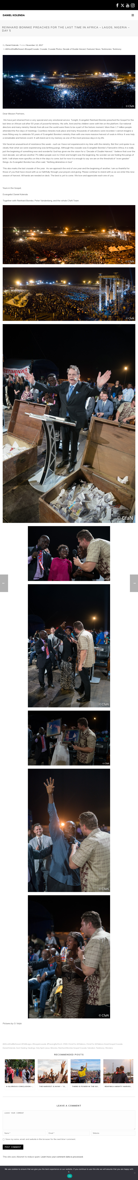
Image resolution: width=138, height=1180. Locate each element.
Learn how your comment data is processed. (62, 1156)
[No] (134, 1173)
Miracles (54, 1048)
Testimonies (106, 49)
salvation (91, 1048)
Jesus (47, 1048)
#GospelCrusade (32, 49)
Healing (23, 1048)
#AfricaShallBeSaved (14, 49)
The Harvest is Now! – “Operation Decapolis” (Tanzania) (53, 1086)
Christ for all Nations (77, 1044)
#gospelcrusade (39, 1044)
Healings (31, 1048)
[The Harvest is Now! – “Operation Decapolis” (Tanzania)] (53, 1071)
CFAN (65, 1044)
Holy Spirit (40, 1048)
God (18, 1048)
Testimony (117, 49)
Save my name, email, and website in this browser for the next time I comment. (41, 1139)
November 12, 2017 (34, 45)
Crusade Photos (55, 49)
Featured (90, 49)
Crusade (43, 49)
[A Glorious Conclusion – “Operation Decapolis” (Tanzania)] (20, 1071)
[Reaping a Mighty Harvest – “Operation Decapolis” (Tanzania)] (118, 1071)
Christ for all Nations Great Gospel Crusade (104, 1044)
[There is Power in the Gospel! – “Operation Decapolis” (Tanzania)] (86, 1071)
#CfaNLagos (26, 1044)
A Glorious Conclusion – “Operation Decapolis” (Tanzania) (20, 1086)
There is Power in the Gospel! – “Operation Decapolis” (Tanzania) (86, 1086)
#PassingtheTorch (54, 1044)
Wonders (109, 1048)
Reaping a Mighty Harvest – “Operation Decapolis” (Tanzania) (119, 1086)
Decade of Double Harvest (74, 49)
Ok (69, 1176)
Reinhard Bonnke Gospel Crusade (72, 1048)
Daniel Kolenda (12, 45)
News (97, 49)
